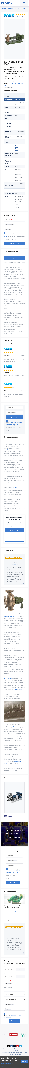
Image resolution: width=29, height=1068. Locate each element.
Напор (5, 974)
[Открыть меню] (24, 3)
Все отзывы (7, 345)
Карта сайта (11, 1052)
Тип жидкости (8, 987)
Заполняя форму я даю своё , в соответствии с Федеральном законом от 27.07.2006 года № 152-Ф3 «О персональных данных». (14, 236)
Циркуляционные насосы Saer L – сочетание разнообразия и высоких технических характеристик (14, 907)
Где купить (14, 540)
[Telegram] (20, 1047)
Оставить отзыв (20, 16)
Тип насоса (7, 981)
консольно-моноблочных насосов (13, 459)
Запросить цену (14, 530)
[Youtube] (17, 1047)
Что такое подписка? (9, 1049)
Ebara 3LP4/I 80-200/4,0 (19, 816)
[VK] (11, 1047)
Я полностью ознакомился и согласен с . (13, 1015)
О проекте (5, 1052)
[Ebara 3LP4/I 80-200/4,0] (14, 797)
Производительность (10, 967)
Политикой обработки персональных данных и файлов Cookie (9, 1065)
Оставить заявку (13, 882)
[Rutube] (14, 1047)
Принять (24, 1061)
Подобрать (14, 535)
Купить (14, 258)
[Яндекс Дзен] (8, 1047)
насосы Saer (18, 689)
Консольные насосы (9, 441)
